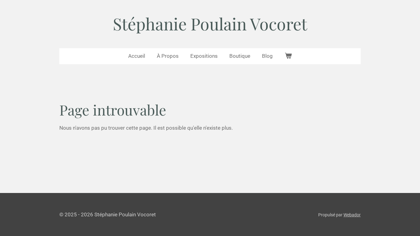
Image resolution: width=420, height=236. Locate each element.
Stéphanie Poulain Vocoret (210, 24)
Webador (352, 214)
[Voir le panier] (288, 56)
